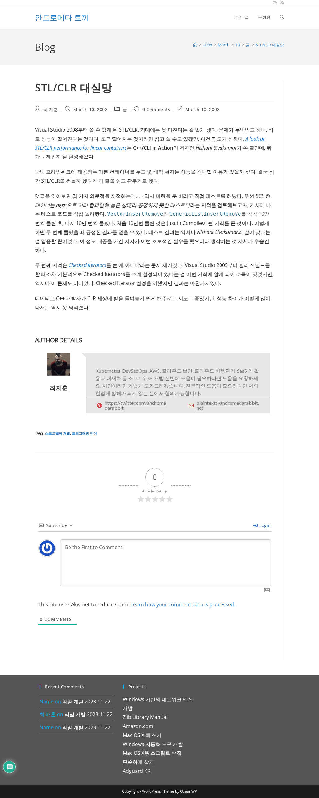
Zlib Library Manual (145, 717)
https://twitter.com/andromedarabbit (135, 405)
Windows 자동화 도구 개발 (153, 744)
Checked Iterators (87, 265)
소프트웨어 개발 (57, 433)
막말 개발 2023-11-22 (86, 701)
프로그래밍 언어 (84, 433)
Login (264, 525)
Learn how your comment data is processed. (183, 604)
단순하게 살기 (138, 761)
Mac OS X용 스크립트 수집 (152, 752)
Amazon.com (138, 726)
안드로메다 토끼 (62, 17)
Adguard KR (136, 771)
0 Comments (156, 109)
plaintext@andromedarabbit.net (228, 405)
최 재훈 (50, 109)
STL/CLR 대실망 (270, 45)
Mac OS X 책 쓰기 (142, 735)
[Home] (195, 45)
